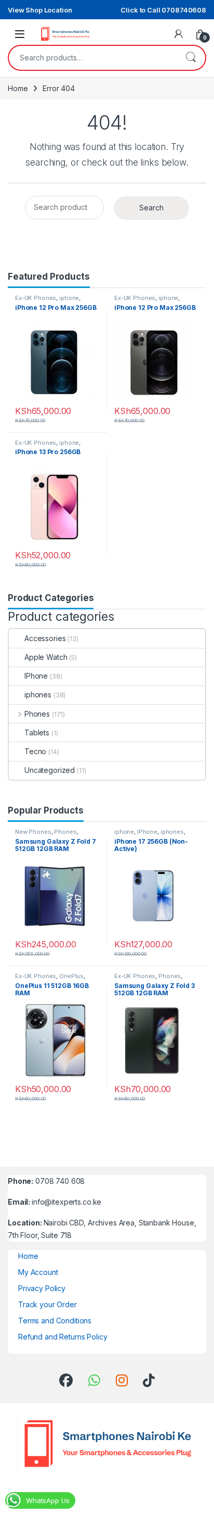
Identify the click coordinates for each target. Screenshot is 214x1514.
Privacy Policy (41, 1288)
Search (190, 58)
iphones (37, 694)
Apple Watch (45, 657)
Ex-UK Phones (35, 298)
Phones (37, 713)
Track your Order (47, 1304)
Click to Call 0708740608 (163, 10)
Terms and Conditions (54, 1320)
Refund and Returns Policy (63, 1336)
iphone (69, 298)
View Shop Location (40, 10)
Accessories (44, 638)
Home (18, 88)
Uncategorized (49, 770)
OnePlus (71, 976)
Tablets (36, 732)
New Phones (33, 831)
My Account (38, 1272)
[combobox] (92, 58)
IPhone (36, 675)
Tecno (35, 751)
